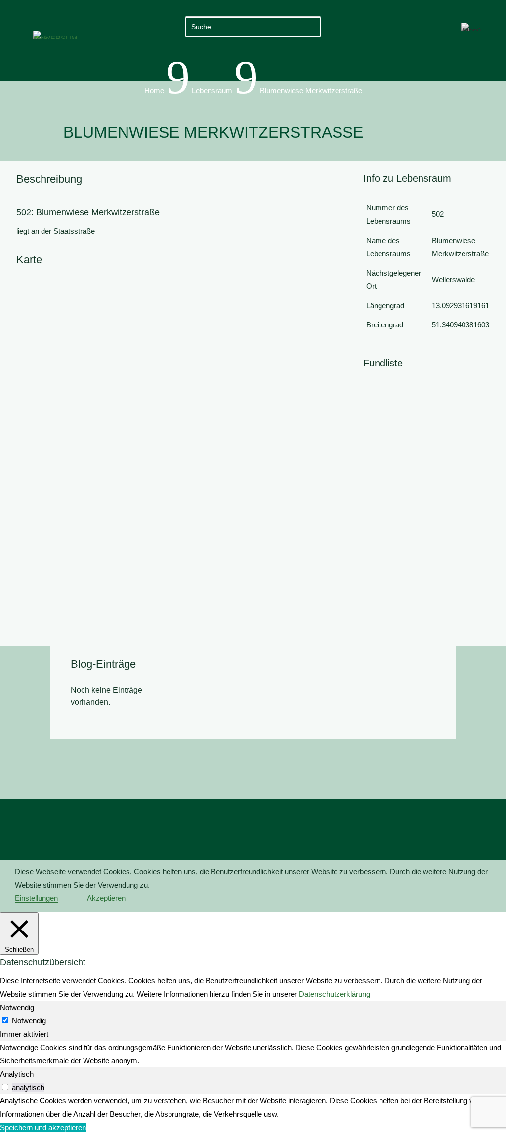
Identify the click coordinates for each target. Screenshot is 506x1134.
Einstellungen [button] (36, 898)
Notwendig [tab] (17, 1007)
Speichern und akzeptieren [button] (43, 1127)
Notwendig (29, 1020)
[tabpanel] (253, 1054)
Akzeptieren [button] (106, 898)
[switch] (5, 1087)
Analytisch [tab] (17, 1074)
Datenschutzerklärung (334, 994)
